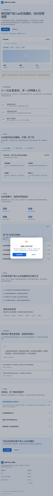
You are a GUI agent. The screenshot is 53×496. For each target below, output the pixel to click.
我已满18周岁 (19, 254)
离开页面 (34, 254)
